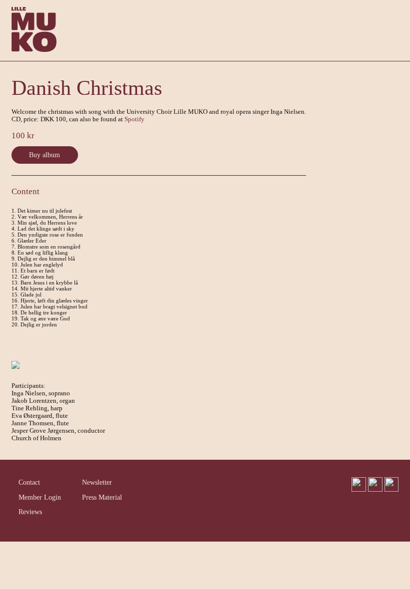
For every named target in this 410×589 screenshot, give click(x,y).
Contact (29, 482)
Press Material (102, 497)
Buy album (44, 155)
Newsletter (97, 482)
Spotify (134, 119)
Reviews (30, 512)
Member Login (39, 497)
